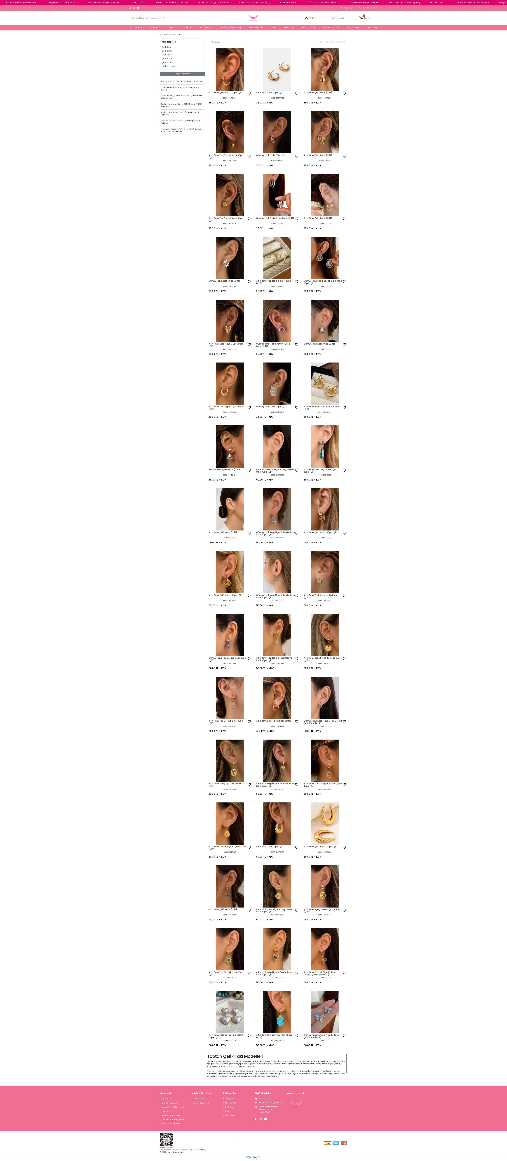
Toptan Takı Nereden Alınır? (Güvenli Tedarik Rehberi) (180, 113)
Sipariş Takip (346, 8)
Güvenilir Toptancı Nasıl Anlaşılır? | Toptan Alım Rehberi (180, 121)
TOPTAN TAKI (230, 1103)
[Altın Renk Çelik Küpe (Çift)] (277, 69)
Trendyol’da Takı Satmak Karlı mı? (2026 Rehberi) (182, 81)
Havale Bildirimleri (201, 1103)
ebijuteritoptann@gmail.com (271, 1103)
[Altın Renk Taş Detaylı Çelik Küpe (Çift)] (230, 698)
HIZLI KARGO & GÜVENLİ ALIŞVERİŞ (103, 2)
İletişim (358, 8)
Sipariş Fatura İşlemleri (171, 1123)
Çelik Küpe (166, 47)
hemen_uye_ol (295, 1093)
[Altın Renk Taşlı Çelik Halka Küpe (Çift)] (325, 572)
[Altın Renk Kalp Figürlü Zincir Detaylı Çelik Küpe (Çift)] (277, 761)
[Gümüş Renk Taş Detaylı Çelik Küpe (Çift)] (230, 635)
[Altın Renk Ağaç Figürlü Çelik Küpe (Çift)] (230, 761)
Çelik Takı (229, 1107)
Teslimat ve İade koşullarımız (174, 1119)
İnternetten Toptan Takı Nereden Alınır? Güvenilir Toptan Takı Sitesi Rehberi (181, 130)
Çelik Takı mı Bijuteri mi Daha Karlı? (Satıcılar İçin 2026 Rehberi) (181, 97)
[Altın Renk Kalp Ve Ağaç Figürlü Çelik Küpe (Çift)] (325, 761)
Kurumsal (165, 1093)
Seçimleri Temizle (182, 74)
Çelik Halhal (167, 62)
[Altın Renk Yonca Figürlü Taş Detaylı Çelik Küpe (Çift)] (277, 446)
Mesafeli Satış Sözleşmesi (173, 1107)
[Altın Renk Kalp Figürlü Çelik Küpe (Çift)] (277, 258)
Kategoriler (229, 1093)
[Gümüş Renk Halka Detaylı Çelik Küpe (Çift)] (277, 321)
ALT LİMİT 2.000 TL (137, 2)
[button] (310, 18)
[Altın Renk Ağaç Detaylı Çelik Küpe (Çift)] (325, 886)
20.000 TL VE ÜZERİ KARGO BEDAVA (21, 2)
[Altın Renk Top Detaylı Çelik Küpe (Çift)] (230, 132)
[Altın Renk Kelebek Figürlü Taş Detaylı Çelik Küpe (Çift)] (325, 949)
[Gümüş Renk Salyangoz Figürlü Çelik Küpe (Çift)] (325, 258)
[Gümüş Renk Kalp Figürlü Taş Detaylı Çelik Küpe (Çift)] (277, 509)
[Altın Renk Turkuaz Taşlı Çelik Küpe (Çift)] (277, 1012)
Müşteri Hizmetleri (201, 1093)
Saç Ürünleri (230, 1115)
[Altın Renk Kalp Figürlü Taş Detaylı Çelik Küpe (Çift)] (277, 949)
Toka (227, 1111)
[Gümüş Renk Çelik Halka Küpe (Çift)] (277, 195)
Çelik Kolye (167, 54)
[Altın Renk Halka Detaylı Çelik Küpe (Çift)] (325, 384)
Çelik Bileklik (167, 51)
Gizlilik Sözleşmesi (169, 1103)
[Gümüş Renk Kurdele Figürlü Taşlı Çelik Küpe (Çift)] (325, 1012)
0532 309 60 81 (264, 1099)
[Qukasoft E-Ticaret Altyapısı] (253, 1158)
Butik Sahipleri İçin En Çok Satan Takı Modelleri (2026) (180, 88)
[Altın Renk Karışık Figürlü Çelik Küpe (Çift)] (325, 635)
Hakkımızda (167, 1099)
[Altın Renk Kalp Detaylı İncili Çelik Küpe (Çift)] (230, 1012)
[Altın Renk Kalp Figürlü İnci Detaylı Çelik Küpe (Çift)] (277, 635)
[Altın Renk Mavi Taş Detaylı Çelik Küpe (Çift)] (325, 446)
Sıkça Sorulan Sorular (171, 1115)
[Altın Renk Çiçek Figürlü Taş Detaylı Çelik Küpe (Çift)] (277, 886)
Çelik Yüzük (167, 58)
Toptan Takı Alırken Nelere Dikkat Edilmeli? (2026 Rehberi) (181, 105)
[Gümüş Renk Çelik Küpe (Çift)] (277, 132)
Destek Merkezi (369, 8)
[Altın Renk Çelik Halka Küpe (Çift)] (230, 69)
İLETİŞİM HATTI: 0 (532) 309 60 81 (63, 2)
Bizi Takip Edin (263, 1093)
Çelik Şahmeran (169, 66)
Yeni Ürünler (230, 1099)
